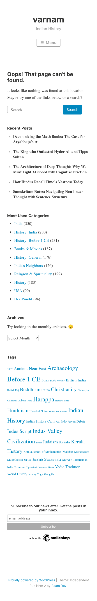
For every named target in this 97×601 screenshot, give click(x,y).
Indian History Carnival (43, 421)
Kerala (64, 442)
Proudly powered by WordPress (31, 580)
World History (17, 473)
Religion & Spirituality (33, 273)
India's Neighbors (28, 265)
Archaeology (62, 368)
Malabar (67, 451)
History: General (28, 257)
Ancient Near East (30, 368)
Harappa (43, 399)
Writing (32, 474)
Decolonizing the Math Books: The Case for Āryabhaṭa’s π (49, 139)
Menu (51, 42)
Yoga (40, 474)
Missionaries (81, 452)
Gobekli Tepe (25, 400)
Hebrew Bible (62, 400)
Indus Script (19, 431)
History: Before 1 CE (31, 240)
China (46, 389)
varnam (48, 19)
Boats (45, 380)
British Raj (13, 390)
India (18, 223)
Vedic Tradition (67, 466)
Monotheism (15, 459)
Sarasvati (52, 459)
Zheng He (49, 474)
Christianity (64, 389)
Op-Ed (27, 459)
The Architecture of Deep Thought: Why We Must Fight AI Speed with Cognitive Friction (50, 169)
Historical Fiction (39, 411)
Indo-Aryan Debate (73, 421)
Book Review (57, 380)
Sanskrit (37, 459)
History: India (25, 232)
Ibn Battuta (61, 411)
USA (18, 290)
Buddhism (30, 389)
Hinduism (17, 410)
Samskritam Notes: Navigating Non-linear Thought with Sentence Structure (48, 194)
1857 (10, 369)
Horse (52, 411)
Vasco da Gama (46, 467)
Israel (39, 442)
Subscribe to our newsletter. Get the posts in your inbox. (48, 508)
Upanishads (31, 467)
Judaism (50, 442)
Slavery (67, 459)
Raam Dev (59, 586)
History (20, 282)
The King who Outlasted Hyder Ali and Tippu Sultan (50, 154)
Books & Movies (28, 248)
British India (76, 380)
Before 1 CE (23, 378)
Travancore (19, 467)
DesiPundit (23, 299)
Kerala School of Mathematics (42, 451)
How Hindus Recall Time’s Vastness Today (48, 182)
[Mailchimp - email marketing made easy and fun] (48, 541)
